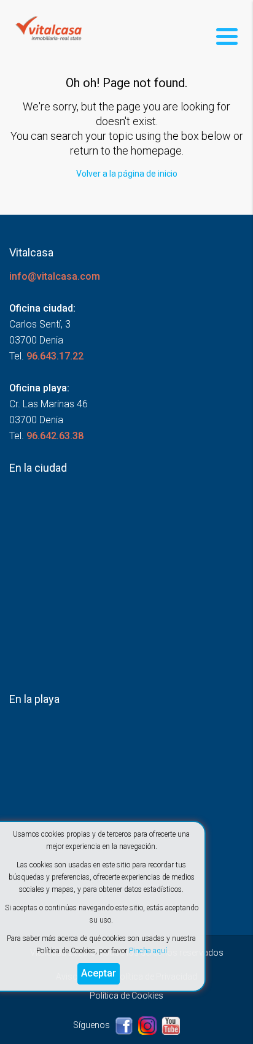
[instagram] (148, 1025)
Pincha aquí (148, 950)
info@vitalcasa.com (54, 276)
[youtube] (171, 1025)
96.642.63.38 (55, 436)
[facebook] (125, 1025)
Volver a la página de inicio (126, 173)
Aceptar (98, 973)
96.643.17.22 (55, 356)
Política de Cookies (126, 995)
